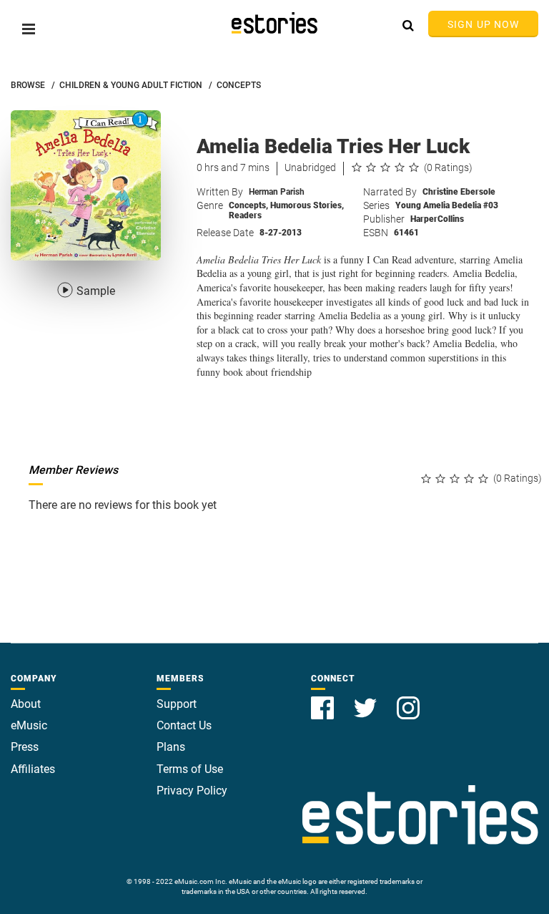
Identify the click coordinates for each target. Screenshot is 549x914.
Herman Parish (277, 192)
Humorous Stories (307, 205)
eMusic (29, 725)
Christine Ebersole (458, 192)
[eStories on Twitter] (366, 700)
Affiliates (33, 769)
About (26, 704)
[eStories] (274, 23)
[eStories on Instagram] (408, 700)
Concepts (248, 205)
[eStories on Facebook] (323, 700)
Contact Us (184, 725)
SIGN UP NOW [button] (483, 24)
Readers (245, 215)
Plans (171, 747)
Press (25, 747)
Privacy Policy (192, 790)
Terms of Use (190, 769)
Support (177, 704)
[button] (28, 29)
